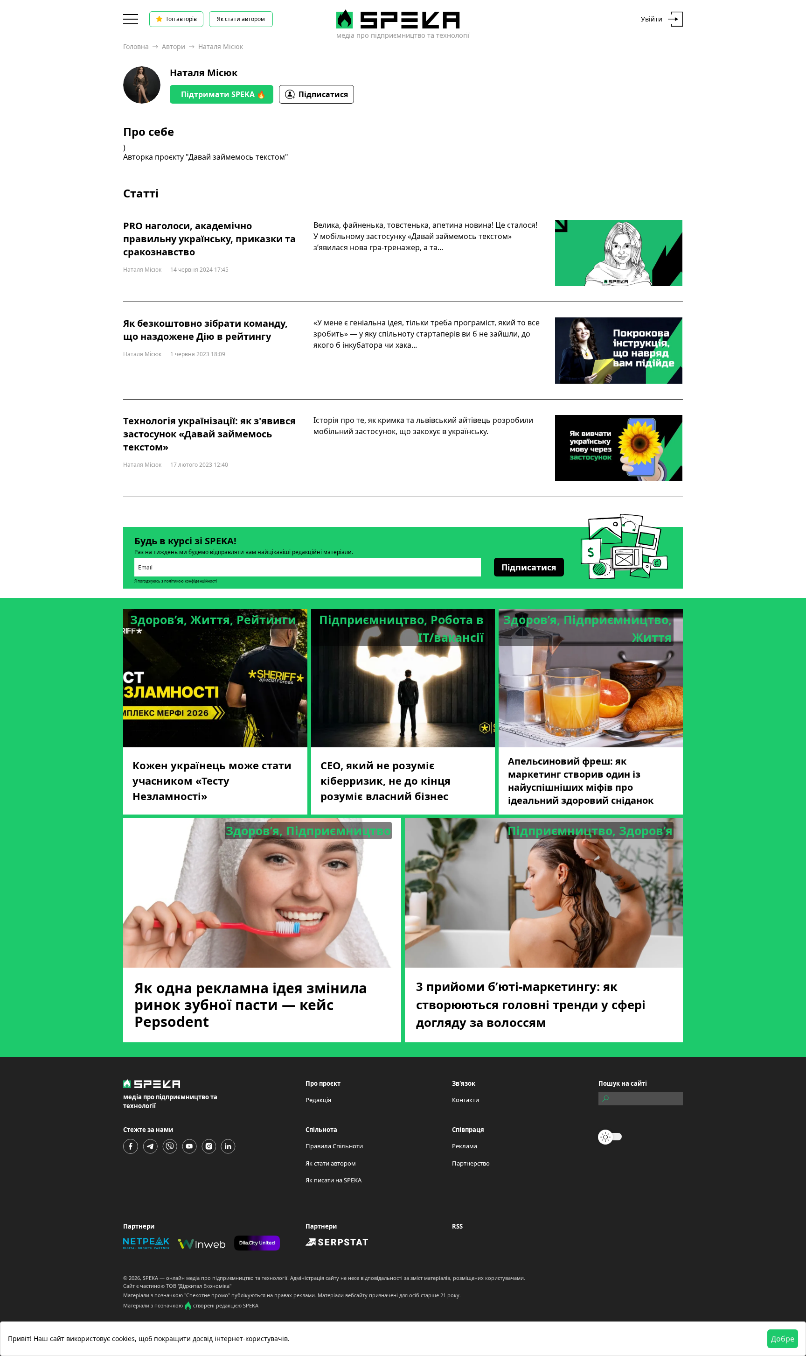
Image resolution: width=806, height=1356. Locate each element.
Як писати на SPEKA (333, 1180)
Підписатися (323, 94)
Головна (136, 46)
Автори (173, 46)
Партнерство (471, 1163)
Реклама (464, 1146)
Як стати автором (241, 19)
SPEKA (150, 1277)
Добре (782, 1339)
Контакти (465, 1100)
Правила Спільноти (334, 1146)
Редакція (318, 1100)
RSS (457, 1226)
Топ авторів (181, 19)
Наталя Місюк (203, 72)
